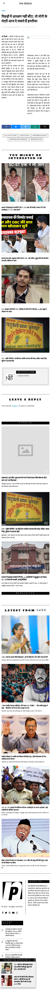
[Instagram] (9, 912)
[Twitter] (25, 127)
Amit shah (24, 136)
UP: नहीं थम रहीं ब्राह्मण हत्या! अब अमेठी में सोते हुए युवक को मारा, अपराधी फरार (23, 967)
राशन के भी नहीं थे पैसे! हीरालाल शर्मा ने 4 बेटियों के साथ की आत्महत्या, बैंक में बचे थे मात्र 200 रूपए (24, 980)
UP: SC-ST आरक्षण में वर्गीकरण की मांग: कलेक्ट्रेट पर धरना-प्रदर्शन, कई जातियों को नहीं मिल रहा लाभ (25, 808)
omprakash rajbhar (18, 139)
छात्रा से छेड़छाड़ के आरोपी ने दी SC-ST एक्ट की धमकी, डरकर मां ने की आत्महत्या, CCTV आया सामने (23, 208)
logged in (15, 406)
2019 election (10, 136)
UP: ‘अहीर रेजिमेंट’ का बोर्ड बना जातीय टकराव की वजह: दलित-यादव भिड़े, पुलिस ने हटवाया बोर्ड (24, 359)
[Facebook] (6, 127)
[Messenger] (16, 127)
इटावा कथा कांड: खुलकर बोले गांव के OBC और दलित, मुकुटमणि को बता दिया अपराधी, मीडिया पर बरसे (25, 259)
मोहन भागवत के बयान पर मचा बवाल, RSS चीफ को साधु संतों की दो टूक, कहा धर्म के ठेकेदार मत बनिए (25, 861)
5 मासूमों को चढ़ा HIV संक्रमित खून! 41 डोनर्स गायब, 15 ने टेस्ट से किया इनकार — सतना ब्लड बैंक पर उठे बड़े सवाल (14, 945)
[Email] (44, 127)
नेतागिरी (3, 11)
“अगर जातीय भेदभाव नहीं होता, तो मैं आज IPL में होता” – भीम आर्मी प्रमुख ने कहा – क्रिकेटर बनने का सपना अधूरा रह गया (25, 706)
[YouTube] (13, 912)
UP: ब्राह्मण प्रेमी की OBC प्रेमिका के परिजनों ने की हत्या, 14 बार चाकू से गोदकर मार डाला (24, 310)
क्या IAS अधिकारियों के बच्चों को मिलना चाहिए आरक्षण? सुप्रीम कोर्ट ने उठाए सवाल (13, 957)
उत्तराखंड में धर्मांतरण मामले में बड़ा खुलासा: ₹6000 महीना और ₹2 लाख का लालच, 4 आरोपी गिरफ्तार (13, 932)
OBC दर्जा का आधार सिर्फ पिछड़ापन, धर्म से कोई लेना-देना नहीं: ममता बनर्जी (25, 657)
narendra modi (40, 136)
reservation (36, 139)
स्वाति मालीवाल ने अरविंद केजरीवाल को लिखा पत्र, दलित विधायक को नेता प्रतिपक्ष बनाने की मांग (24, 757)
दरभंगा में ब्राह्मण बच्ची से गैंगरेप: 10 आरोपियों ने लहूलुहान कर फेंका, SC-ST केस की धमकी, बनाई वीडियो (24, 578)
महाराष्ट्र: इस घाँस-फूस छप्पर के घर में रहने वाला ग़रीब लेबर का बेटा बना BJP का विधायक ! (24, 479)
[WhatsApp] (17, 912)
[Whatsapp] (35, 127)
